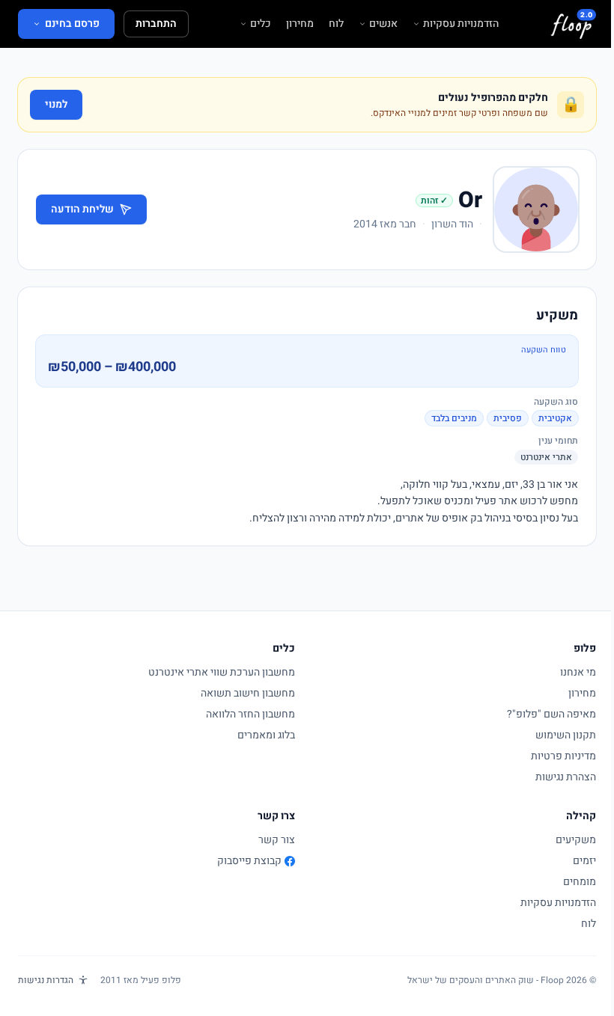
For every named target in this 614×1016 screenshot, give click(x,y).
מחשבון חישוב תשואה (248, 693)
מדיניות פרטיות (563, 756)
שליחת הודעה (82, 209)
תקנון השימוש (565, 735)
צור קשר (276, 840)
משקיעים (576, 840)
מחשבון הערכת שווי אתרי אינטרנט (221, 672)
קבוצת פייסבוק (249, 861)
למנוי (56, 104)
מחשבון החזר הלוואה (250, 714)
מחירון (300, 23)
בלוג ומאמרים (266, 735)
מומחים (579, 882)
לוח (336, 23)
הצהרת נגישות (565, 777)
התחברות (156, 23)
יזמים (584, 861)
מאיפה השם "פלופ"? (551, 714)
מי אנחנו (578, 672)
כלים (260, 23)
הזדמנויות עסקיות (461, 23)
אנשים (383, 23)
